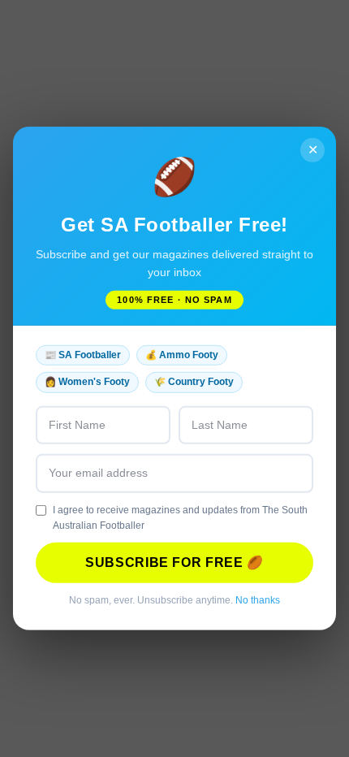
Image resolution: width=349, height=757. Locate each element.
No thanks (257, 600)
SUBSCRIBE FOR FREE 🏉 (174, 562)
